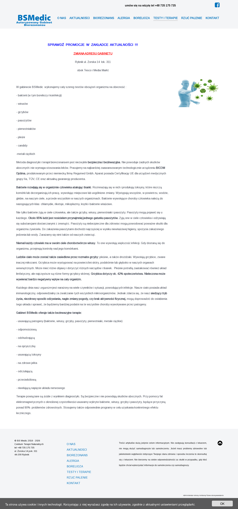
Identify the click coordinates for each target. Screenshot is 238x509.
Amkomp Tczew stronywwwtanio (211, 495)
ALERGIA (73, 460)
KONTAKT (73, 483)
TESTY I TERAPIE (79, 472)
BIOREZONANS (77, 455)
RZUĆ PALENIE (77, 477)
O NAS (71, 444)
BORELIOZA (75, 466)
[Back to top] (220, 444)
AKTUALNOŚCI (77, 449)
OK (222, 503)
